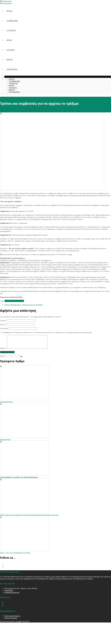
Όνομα (3, 320)
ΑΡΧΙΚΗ (9, 11)
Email (2, 324)
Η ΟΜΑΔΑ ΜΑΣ (12, 20)
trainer (21, 301)
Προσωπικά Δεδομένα (12, 616)
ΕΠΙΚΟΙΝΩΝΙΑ (12, 69)
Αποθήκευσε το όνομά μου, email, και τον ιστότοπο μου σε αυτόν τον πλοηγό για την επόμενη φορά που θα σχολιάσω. (47, 332)
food (14, 301)
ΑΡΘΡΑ (9, 40)
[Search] (21, 356)
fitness (9, 301)
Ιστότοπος (4, 328)
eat (6, 301)
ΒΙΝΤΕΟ (10, 59)
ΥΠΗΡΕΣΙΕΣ (11, 30)
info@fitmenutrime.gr (11, 592)
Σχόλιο (3, 348)
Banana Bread (5, 439)
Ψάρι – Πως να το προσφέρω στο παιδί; (15, 552)
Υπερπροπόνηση (6, 402)
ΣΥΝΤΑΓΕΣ (11, 50)
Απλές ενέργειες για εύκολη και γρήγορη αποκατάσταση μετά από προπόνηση (29, 515)
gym (17, 301)
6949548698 (8, 590)
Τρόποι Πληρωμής (10, 618)
